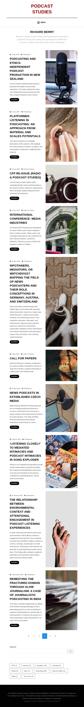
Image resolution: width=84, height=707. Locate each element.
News (27, 671)
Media (14, 671)
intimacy (27, 665)
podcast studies (58, 671)
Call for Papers (23, 358)
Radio (14, 676)
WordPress (57, 701)
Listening (56, 665)
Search (13, 647)
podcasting (41, 671)
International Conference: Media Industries (25, 218)
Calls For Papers (29, 169)
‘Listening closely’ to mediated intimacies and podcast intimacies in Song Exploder (25, 451)
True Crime (28, 676)
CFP (14, 665)
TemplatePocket (41, 701)
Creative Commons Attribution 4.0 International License (47, 693)
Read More (14, 99)
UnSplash (14, 696)
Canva (22, 696)
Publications (27, 54)
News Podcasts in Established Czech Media (25, 396)
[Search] (70, 651)
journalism (42, 665)
